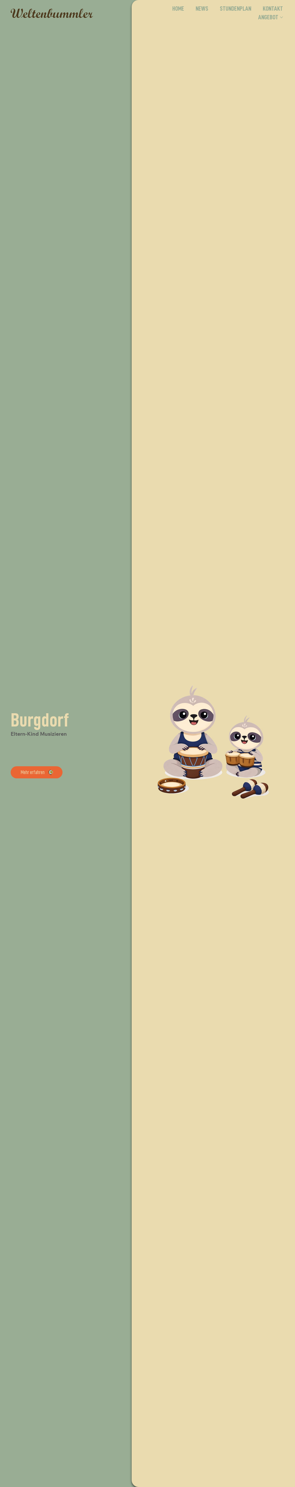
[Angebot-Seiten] (281, 17)
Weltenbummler (51, 13)
